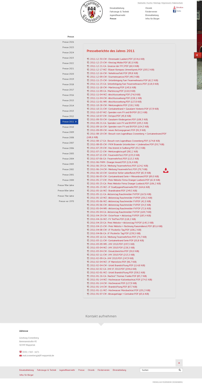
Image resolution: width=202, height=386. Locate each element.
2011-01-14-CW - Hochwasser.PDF (113, 283)
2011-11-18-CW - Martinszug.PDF (113, 87)
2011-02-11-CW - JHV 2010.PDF (112, 254)
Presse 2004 (68, 158)
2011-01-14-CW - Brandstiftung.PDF (113, 286)
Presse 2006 (68, 148)
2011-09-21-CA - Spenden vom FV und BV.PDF (119, 122)
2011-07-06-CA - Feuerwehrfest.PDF (114, 158)
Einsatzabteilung (117, 8)
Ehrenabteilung (152, 15)
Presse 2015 (68, 100)
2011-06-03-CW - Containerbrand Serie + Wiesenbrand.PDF (124, 176)
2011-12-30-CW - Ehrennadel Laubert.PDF (117, 58)
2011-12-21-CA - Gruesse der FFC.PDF (114, 66)
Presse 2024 (68, 52)
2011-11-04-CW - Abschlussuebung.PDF (116, 98)
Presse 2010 (68, 127)
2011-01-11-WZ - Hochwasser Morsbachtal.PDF (120, 290)
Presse (113, 18)
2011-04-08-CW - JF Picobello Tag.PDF (115, 229)
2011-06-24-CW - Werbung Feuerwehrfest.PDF (118, 169)
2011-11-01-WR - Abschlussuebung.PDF (116, 101)
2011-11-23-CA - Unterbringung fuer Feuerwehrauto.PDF (124, 83)
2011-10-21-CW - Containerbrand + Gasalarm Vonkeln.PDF (124, 108)
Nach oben (179, 362)
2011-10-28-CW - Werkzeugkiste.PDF (114, 105)
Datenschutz (177, 3)
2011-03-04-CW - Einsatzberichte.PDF (114, 251)
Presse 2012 (68, 116)
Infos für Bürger (152, 18)
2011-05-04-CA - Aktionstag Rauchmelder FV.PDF (120, 211)
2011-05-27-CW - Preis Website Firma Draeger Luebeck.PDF (125, 179)
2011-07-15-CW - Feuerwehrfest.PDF (115, 154)
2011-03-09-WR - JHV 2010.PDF (112, 243)
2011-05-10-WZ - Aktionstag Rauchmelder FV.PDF (121, 197)
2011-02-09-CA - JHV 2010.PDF (112, 258)
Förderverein (151, 11)
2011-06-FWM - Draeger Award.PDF (114, 162)
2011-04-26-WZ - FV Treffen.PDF (113, 219)
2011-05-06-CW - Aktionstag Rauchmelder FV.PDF (120, 204)
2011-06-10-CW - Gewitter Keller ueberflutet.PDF (120, 172)
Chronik (148, 8)
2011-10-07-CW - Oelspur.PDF (110, 115)
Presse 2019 (68, 79)
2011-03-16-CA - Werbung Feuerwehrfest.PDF (118, 236)
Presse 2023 (68, 57)
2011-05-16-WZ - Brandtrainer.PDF (113, 190)
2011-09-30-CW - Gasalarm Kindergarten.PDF (119, 119)
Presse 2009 (68, 132)
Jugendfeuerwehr (117, 15)
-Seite (178, 11)
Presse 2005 (68, 153)
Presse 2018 (68, 84)
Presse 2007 (68, 142)
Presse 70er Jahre (66, 196)
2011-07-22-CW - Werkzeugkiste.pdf (114, 151)
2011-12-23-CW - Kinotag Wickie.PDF (114, 62)
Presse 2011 (68, 121)
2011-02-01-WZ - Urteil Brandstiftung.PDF (117, 272)
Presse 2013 (68, 111)
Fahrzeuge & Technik (119, 11)
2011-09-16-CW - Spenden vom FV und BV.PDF (119, 126)
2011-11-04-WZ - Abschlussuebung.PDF (115, 94)
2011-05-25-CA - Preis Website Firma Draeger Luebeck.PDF (125, 183)
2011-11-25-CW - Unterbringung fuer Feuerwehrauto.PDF (124, 80)
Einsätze (179, 7)
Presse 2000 (68, 180)
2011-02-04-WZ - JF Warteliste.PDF (113, 261)
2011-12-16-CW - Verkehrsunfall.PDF (114, 73)
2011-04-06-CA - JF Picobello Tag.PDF (115, 233)
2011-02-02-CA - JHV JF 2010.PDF (113, 268)
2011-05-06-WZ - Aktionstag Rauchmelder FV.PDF (120, 201)
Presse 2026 (68, 42)
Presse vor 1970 (66, 201)
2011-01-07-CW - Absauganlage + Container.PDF (119, 293)
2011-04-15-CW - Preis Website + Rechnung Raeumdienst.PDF (126, 226)
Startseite (142, 3)
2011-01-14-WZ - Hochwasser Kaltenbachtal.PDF (121, 279)
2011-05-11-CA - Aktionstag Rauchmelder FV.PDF (120, 194)
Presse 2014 (68, 105)
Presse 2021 (68, 68)
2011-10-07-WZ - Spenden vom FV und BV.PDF (118, 112)
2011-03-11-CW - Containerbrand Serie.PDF (117, 240)
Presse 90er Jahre (66, 185)
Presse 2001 (68, 174)
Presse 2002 (68, 169)
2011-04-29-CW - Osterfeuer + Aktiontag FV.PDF (120, 215)
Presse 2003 (68, 164)
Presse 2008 (68, 137)
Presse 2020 (68, 74)
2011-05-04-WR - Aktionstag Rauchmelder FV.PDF (120, 208)
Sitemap (156, 3)
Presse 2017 (68, 89)
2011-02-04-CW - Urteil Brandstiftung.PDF (117, 265)
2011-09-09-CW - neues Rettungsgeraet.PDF (118, 130)
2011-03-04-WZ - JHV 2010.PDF (112, 247)
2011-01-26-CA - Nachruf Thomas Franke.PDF (118, 275)
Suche (149, 3)
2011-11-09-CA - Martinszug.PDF (112, 90)
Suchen (145, 370)
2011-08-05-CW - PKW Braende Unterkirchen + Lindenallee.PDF (127, 144)
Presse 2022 (68, 63)
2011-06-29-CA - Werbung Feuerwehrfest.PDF (119, 165)
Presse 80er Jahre (66, 190)
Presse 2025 (68, 47)
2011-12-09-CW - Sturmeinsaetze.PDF (114, 76)
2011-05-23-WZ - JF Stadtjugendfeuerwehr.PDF (120, 187)
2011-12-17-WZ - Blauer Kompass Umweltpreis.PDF (122, 69)
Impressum (166, 3)
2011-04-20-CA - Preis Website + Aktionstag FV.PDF (121, 222)
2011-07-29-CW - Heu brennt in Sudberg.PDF (117, 147)
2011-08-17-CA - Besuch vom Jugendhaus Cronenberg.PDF (125, 140)
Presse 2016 (68, 95)
